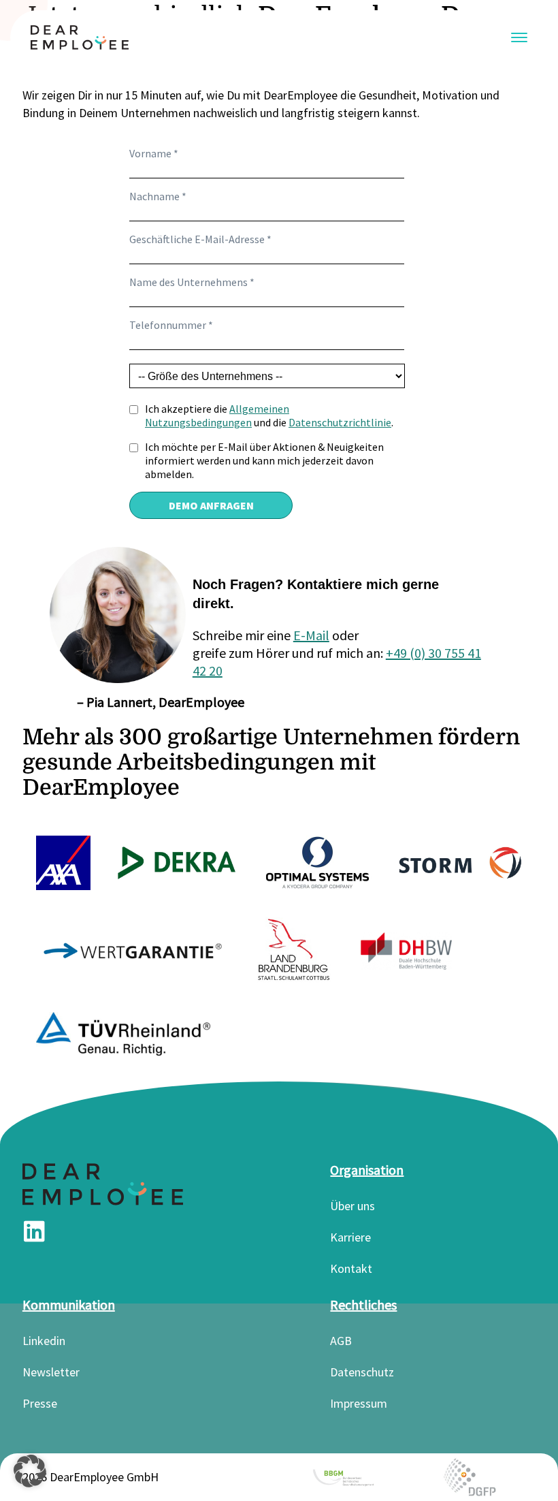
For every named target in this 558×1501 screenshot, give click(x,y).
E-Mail (311, 635)
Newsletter (51, 1372)
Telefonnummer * (171, 325)
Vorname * (153, 153)
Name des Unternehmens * (192, 282)
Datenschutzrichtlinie (340, 422)
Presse (39, 1403)
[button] (30, 1471)
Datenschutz (362, 1372)
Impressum (358, 1403)
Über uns (352, 1206)
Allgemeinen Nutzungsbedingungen (217, 415)
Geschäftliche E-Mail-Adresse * (200, 239)
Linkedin (43, 1340)
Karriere (350, 1237)
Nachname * (157, 196)
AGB (341, 1340)
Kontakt (351, 1268)
